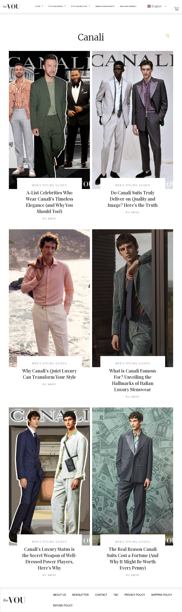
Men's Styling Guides (49, 185)
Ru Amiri (49, 218)
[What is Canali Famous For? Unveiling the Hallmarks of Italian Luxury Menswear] (132, 298)
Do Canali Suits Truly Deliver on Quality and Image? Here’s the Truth (133, 198)
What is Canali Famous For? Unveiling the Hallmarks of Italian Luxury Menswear (132, 380)
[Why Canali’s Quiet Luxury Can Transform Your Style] (49, 298)
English (156, 6)
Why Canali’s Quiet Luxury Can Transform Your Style (49, 374)
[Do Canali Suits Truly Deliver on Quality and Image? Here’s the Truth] (132, 120)
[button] (167, 36)
